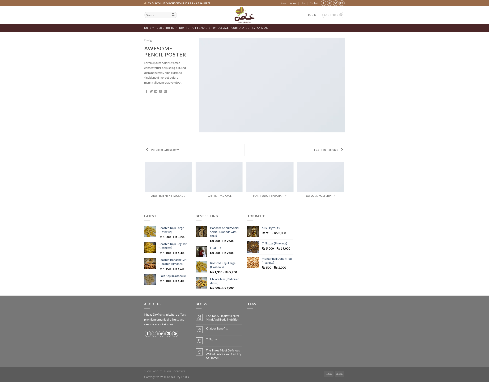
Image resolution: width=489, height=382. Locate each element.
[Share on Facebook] (146, 91)
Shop (283, 3)
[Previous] (145, 184)
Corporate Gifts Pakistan (249, 27)
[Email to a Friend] (155, 91)
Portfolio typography (164, 149)
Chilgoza (211, 339)
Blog (303, 3)
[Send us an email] (342, 3)
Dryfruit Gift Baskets (194, 27)
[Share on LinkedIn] (165, 91)
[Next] (344, 184)
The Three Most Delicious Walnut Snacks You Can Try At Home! (223, 353)
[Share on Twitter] (151, 91)
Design (148, 40)
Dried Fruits (165, 27)
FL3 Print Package (326, 149)
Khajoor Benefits (217, 328)
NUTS (147, 27)
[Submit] (173, 15)
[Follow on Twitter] (335, 3)
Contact (314, 3)
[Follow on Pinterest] (175, 334)
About (293, 3)
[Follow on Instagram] (329, 3)
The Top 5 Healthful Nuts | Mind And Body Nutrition (223, 317)
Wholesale (220, 27)
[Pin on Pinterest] (160, 91)
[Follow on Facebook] (323, 3)
